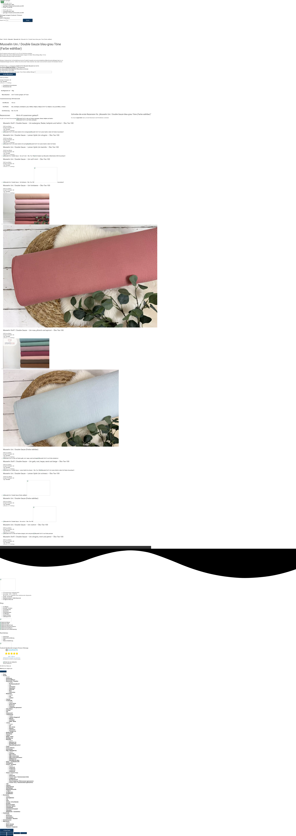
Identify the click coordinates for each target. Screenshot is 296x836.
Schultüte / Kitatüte (12, 818)
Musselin (10, 39)
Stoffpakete (9, 763)
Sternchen (12, 692)
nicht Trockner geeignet (17, 94)
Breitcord (12, 704)
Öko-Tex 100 (14, 110)
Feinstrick (12, 767)
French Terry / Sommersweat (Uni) (19, 777)
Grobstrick (12, 768)
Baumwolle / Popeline (12, 681)
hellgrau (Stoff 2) (42, 106)
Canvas (8, 699)
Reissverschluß (10, 804)
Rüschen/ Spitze (10, 806)
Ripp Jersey (12, 754)
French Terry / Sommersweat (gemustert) (21, 782)
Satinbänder (9, 807)
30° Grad (26, 94)
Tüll (7, 784)
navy (53, 106)
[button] (14, 69)
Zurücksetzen (21, 67)
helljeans (49, 106)
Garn (7, 800)
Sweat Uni (12, 775)
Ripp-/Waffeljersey (11, 750)
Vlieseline (9, 810)
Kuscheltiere (9, 817)
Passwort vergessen (11, 827)
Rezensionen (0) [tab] (7, 86)
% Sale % (8, 791)
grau (28, 106)
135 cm (13, 102)
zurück (8, 677)
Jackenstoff (9, 714)
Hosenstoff (9, 713)
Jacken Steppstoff (14, 717)
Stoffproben (9, 792)
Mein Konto (6, 821)
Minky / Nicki (9, 736)
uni (10, 685)
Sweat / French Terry (12, 772)
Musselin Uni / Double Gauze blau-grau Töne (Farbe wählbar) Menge (17, 72)
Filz (7, 711)
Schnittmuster (7, 820)
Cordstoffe (9, 700)
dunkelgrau (17, 106)
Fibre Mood (9, 709)
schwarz (63, 106)
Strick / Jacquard (11, 764)
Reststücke (9, 749)
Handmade (6, 813)
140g (12, 90)
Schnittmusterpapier (12, 809)
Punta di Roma (10, 747)
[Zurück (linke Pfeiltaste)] (3, 835)
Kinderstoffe (19, 66)
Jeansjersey (12, 731)
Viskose (8, 785)
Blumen (11, 728)
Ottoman (11, 753)
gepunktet (12, 688)
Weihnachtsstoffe (11, 789)
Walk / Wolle (12, 721)
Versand (5, 81)
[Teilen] (17, 833)
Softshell (11, 720)
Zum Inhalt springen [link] (5, 0)
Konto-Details (10, 824)
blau (12, 106)
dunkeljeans (23, 106)
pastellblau (58, 106)
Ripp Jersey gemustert (15, 757)
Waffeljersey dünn (14, 760)
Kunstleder (9, 734)
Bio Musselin (12, 743)
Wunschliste (9, 825)
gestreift (11, 689)
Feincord (11, 706)
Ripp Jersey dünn (14, 756)
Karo (10, 691)
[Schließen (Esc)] (23, 833)
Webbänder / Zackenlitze (13, 811)
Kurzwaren (6, 795)
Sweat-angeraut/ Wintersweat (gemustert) (21, 781)
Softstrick (12, 771)
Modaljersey (9, 738)
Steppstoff (12, 778)
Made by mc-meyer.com (6, 668)
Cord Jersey (12, 703)
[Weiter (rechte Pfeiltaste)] (10, 835)
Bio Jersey (12, 727)
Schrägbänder (10, 797)
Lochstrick (12, 770)
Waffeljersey (12, 759)
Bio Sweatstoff (13, 779)
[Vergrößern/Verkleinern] (3, 833)
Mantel (11, 718)
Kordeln (8, 803)
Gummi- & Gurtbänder (12, 802)
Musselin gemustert (15, 745)
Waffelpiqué (9, 788)
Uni (10, 696)
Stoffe (5, 39)
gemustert (12, 686)
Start (1, 39)
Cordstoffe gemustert (15, 707)
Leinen (8, 735)
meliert (11, 698)
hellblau (31, 106)
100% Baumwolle (15, 98)
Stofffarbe (3, 67)
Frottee (8, 710)
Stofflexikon (9, 793)
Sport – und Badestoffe (12, 761)
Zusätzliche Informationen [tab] (10, 85)
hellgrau (36, 106)
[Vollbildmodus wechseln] (10, 833)
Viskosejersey (10, 786)
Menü (1, 16)
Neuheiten (9, 678)
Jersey (8, 723)
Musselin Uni (17, 39)
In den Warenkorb (8, 74)
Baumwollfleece (10, 679)
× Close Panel (6, 830)
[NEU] (34, 119)
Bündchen (9, 693)
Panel (7, 746)
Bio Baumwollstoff (14, 684)
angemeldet (79, 117)
